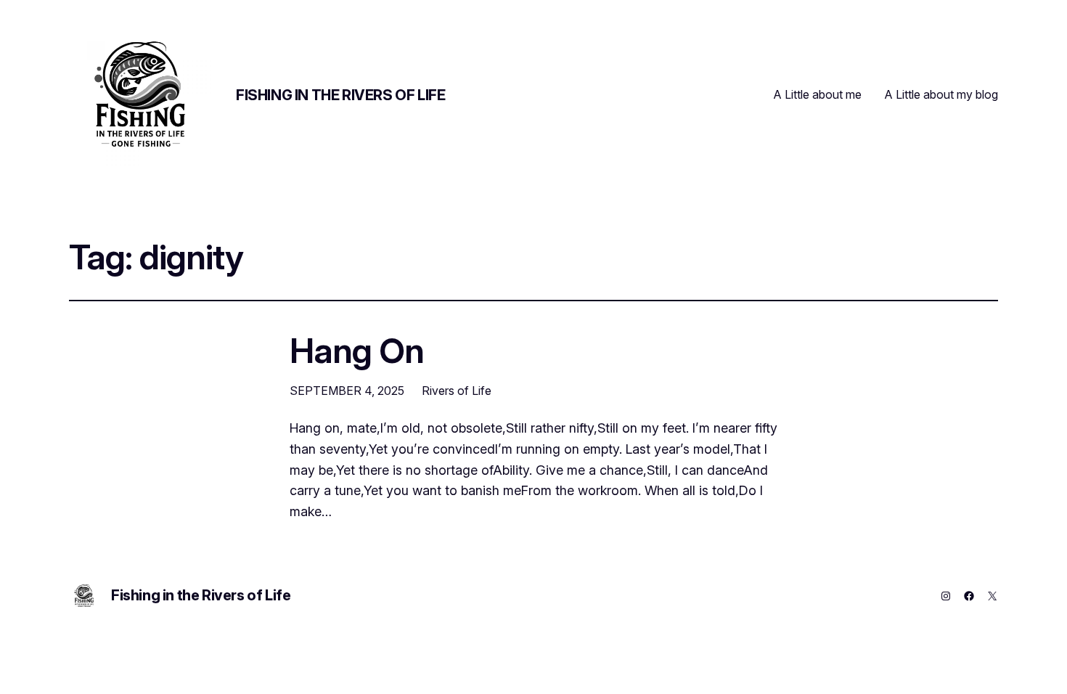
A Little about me (818, 94)
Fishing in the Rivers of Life (340, 95)
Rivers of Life (456, 390)
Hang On (357, 350)
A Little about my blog (941, 94)
